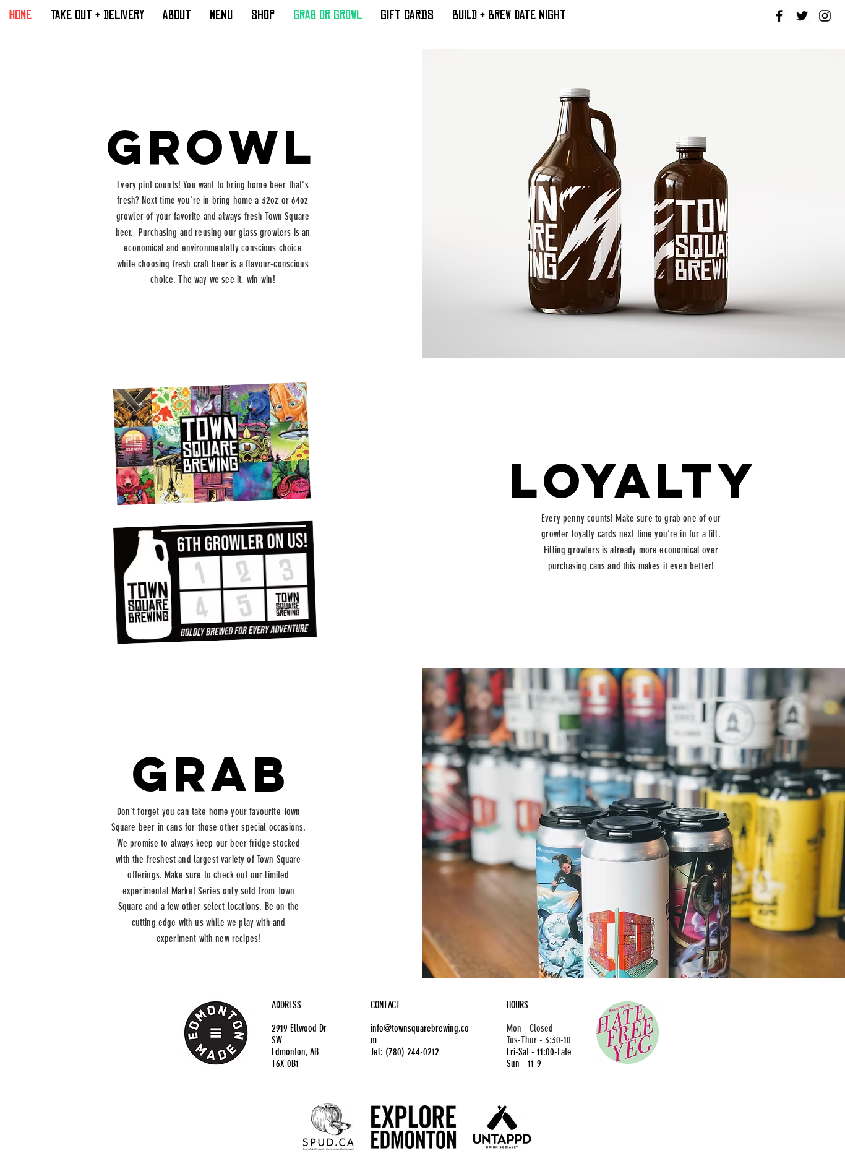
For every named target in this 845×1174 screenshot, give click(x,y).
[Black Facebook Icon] (779, 16)
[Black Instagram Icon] (825, 16)
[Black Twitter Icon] (802, 16)
